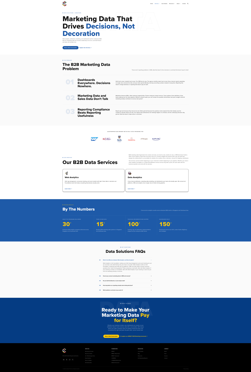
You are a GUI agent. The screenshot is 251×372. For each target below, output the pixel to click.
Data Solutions (88, 358)
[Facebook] (66, 359)
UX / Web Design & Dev (90, 356)
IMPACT (113, 351)
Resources (140, 356)
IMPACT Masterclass (115, 353)
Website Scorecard (115, 362)
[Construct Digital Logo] (64, 3)
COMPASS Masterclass (116, 360)
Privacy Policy (186, 368)
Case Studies (140, 351)
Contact (165, 358)
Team (165, 353)
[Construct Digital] (64, 350)
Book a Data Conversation (70, 47)
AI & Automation (88, 362)
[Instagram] (70, 359)
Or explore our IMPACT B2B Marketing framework (133, 336)
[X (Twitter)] (72, 359)
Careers (166, 356)
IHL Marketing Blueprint (143, 358)
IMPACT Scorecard (115, 356)
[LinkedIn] (64, 359)
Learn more (68, 189)
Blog (139, 353)
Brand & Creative (88, 353)
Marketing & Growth (89, 351)
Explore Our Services (85, 47)
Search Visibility (88, 360)
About (165, 351)
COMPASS (113, 358)
